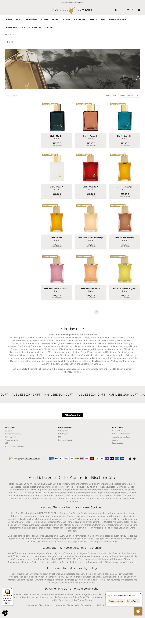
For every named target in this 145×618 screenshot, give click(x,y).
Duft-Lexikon (63, 431)
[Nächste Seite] (96, 312)
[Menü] (11, 589)
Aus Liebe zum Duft (32, 459)
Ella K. (56, 138)
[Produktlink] (56, 125)
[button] (128, 10)
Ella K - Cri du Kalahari (124, 237)
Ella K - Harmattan (124, 187)
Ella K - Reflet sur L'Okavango (90, 237)
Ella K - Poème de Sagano (124, 288)
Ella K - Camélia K (90, 187)
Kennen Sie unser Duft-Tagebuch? (72, 2)
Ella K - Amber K (90, 136)
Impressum (9, 431)
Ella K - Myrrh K (56, 136)
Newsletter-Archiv (65, 440)
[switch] (7, 603)
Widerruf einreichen (72, 415)
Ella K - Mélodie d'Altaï (90, 288)
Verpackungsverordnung (121, 437)
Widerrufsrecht (10, 437)
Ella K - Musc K (56, 187)
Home (7, 34)
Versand (115, 440)
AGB (6, 443)
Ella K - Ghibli (56, 237)
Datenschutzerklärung (13, 434)
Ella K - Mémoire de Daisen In (56, 288)
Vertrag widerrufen (12, 440)
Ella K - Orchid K (124, 136)
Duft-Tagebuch (64, 434)
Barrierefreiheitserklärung (14, 446)
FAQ (59, 437)
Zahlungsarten (117, 443)
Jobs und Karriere (118, 431)
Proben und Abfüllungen (121, 434)
